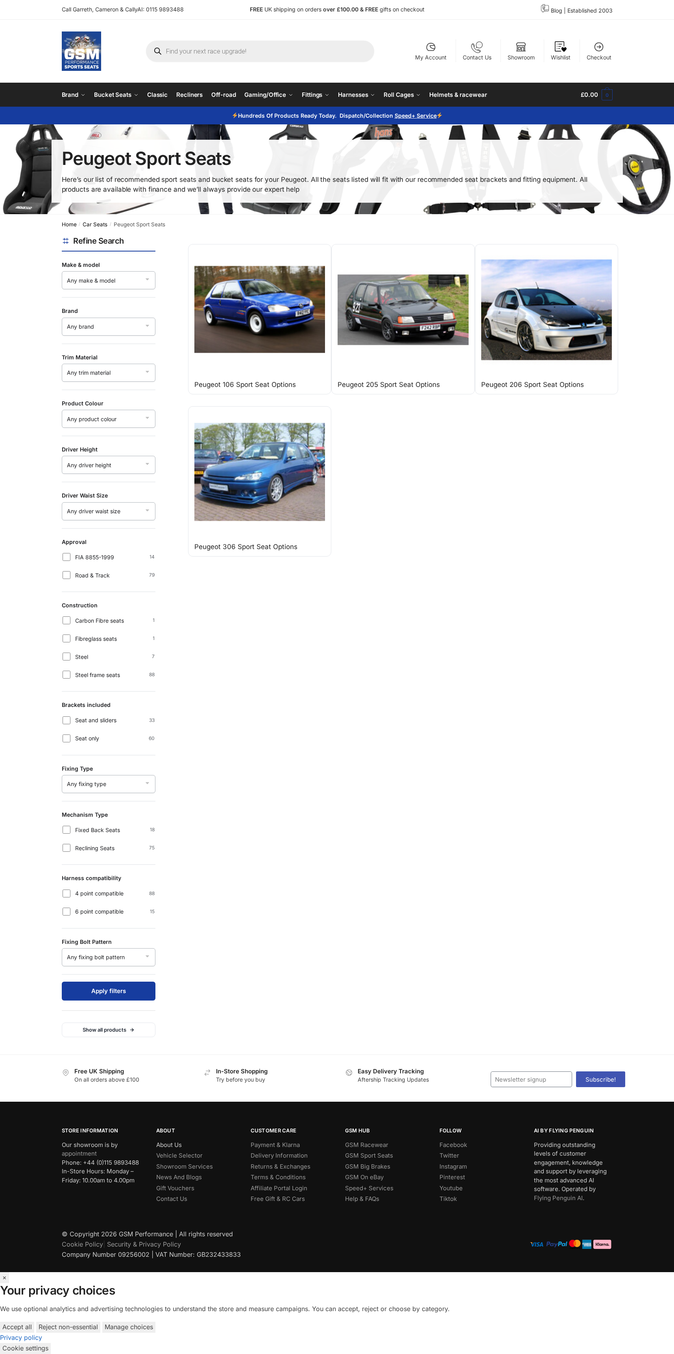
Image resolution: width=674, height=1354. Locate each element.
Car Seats (95, 224)
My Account (431, 57)
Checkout (599, 57)
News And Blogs (179, 1177)
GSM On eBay (364, 1177)
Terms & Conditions (278, 1177)
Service (426, 115)
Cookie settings (25, 1348)
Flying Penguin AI (558, 1198)
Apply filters (108, 991)
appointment (79, 1153)
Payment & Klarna (275, 1145)
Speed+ (405, 115)
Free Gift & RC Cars (278, 1198)
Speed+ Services (369, 1188)
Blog (556, 10)
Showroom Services (184, 1166)
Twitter (449, 1155)
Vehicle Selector (179, 1155)
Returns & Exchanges (280, 1166)
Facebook (453, 1145)
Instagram (453, 1166)
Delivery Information (279, 1155)
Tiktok (448, 1198)
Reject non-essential (68, 1327)
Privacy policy (21, 1337)
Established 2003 (590, 10)
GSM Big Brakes (367, 1166)
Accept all (17, 1327)
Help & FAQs (362, 1198)
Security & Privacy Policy (144, 1244)
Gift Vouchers (175, 1188)
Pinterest (452, 1177)
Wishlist (561, 57)
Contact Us (477, 57)
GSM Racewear (366, 1145)
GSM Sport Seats (369, 1155)
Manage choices (129, 1327)
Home (69, 224)
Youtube (451, 1188)
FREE (372, 9)
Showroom (521, 57)
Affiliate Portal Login (279, 1188)
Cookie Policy (82, 1244)
